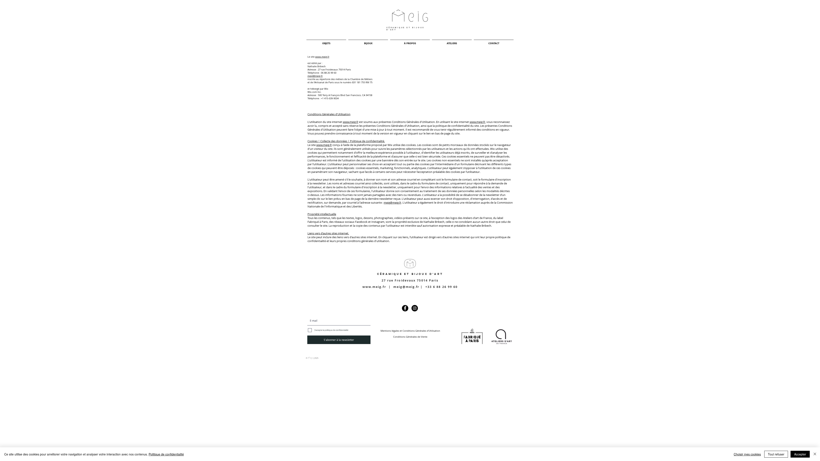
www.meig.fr (322, 56)
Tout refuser (776, 454)
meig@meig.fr (315, 75)
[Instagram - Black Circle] (414, 308)
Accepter (800, 454)
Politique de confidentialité (166, 454)
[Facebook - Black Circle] (405, 308)
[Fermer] (814, 454)
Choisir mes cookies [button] (747, 454)
